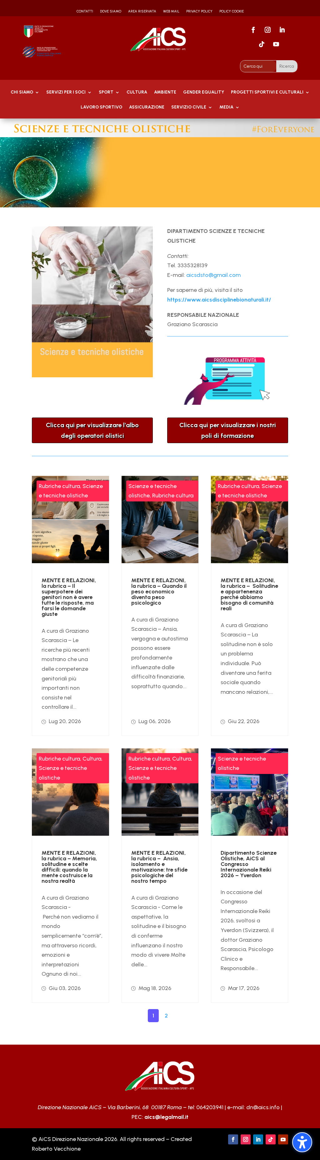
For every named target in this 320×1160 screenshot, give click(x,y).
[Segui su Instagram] (267, 30)
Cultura (137, 92)
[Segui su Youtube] (276, 44)
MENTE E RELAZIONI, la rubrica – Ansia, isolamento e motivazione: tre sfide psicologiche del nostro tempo (159, 866)
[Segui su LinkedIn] (282, 30)
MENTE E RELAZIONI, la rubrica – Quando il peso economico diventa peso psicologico (159, 591)
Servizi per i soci (66, 92)
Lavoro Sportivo (101, 107)
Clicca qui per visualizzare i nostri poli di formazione (227, 430)
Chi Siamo (22, 92)
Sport (106, 92)
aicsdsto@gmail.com (213, 275)
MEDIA (226, 107)
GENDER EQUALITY (203, 92)
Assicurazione (146, 107)
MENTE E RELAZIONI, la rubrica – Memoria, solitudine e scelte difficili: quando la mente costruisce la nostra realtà (69, 866)
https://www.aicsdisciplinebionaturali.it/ (219, 299)
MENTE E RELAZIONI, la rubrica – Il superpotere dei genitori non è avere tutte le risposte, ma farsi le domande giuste (69, 597)
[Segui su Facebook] (253, 30)
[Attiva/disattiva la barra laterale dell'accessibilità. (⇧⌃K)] (302, 1142)
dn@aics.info (263, 1107)
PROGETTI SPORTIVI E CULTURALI (267, 92)
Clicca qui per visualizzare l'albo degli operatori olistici (92, 430)
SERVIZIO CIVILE (188, 107)
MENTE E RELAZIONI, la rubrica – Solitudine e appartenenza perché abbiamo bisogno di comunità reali (249, 594)
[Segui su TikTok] (262, 44)
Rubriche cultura (59, 486)
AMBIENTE (165, 92)
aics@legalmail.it (166, 1117)
